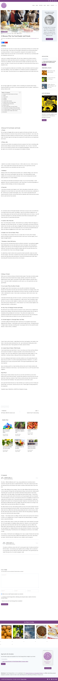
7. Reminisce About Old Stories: (8, 103)
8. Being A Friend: (5, 105)
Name (3, 590)
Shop (45, 5)
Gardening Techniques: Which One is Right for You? (19, 431)
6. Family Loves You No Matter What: (9, 102)
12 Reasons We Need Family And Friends (10, 94)
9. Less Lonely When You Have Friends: (10, 106)
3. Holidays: (4, 98)
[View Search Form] (56, 5)
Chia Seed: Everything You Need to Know (7, 447)
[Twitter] (50, 1)
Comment (4, 574)
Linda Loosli (6, 434)
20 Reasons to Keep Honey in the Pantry (32, 447)
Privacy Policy (23, 679)
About (48, 5)
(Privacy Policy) (4, 598)
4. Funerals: (4, 99)
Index (37, 5)
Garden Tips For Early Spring (33, 411)
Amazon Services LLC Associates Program (34, 673)
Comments (14, 33)
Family (19, 33)
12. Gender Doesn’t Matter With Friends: (10, 110)
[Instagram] (52, 1)
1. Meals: (4, 95)
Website (29, 590)
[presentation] (7, 425)
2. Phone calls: (5, 96)
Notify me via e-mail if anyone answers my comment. (12, 593)
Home (33, 5)
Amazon (44, 120)
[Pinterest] (54, 1)
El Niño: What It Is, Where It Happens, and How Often (52, 86)
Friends (21, 33)
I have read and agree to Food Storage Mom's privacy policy (49, 62)
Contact (52, 5)
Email (16, 590)
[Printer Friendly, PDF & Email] (3, 45)
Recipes (41, 5)
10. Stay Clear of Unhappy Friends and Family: (11, 107)
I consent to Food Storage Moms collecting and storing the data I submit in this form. (18, 597)
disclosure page (33, 38)
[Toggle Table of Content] (19, 92)
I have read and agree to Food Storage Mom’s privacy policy (15, 661)
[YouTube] (56, 1)
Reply (37, 543)
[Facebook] (49, 1)
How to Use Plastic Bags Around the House (6, 431)
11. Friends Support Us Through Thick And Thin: (11, 109)
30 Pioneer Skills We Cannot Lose (8, 411)
